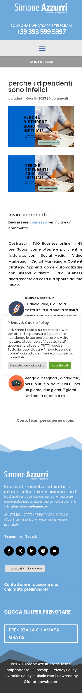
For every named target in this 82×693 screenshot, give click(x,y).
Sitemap (41, 669)
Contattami (41, 61)
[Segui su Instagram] (43, 551)
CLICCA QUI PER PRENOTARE (37, 612)
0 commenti (58, 98)
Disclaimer (45, 675)
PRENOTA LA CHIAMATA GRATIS (34, 633)
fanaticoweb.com (42, 681)
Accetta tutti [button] (60, 365)
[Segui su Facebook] (9, 551)
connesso (38, 222)
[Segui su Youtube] (54, 551)
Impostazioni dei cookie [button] (25, 568)
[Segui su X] (20, 551)
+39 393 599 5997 (41, 31)
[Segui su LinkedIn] (32, 551)
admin (19, 98)
